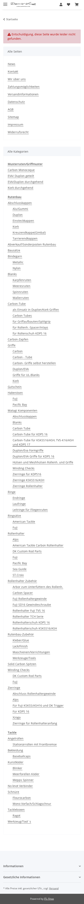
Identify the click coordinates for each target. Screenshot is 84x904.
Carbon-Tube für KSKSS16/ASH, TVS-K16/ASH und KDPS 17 (43, 442)
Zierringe (14, 688)
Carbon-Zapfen (18, 339)
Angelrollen (15, 738)
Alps (16, 539)
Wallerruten (21, 298)
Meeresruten (21, 286)
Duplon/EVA (21, 369)
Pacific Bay (20, 404)
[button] (61, 4)
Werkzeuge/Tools (24, 658)
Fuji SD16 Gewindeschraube (32, 605)
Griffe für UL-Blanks (26, 375)
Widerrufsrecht (18, 132)
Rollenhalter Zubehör (22, 581)
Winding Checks (23, 468)
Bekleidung (15, 750)
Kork (16, 227)
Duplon (18, 215)
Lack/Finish (20, 646)
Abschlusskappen (20, 203)
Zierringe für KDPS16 (27, 474)
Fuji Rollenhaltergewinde (30, 599)
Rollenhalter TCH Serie (28, 616)
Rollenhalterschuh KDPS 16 (31, 622)
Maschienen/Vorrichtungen (31, 652)
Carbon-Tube (17, 304)
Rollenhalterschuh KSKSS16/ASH (35, 628)
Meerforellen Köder (26, 774)
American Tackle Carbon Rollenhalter (38, 545)
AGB (10, 109)
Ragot (16, 815)
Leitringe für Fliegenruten (30, 510)
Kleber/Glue (21, 640)
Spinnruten (20, 292)
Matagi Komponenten (22, 410)
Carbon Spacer (23, 593)
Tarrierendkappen (25, 238)
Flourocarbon (22, 798)
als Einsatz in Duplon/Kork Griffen (36, 310)
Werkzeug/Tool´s (19, 821)
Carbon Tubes (22, 315)
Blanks (12, 274)
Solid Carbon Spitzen (22, 664)
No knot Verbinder (20, 786)
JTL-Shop (49, 899)
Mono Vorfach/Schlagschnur (32, 804)
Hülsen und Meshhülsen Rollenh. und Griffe (43, 462)
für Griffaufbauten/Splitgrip (32, 321)
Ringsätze (14, 516)
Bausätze (14, 250)
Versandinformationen (23, 94)
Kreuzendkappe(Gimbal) (29, 232)
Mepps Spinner (23, 780)
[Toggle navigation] (5, 2)
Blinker (17, 768)
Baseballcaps (22, 756)
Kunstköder (15, 762)
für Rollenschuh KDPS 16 (29, 333)
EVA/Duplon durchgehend (25, 182)
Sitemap (13, 117)
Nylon (17, 268)
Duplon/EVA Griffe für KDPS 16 (33, 456)
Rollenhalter (16, 533)
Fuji (15, 399)
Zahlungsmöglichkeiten (24, 87)
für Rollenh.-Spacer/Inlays (30, 327)
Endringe (19, 498)
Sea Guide (20, 569)
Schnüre (13, 792)
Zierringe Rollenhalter (28, 486)
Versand (54, 888)
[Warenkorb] (77, 4)
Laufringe (19, 504)
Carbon (18, 351)
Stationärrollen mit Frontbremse (35, 744)
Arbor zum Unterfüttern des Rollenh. (38, 587)
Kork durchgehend (20, 188)
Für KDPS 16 (21, 711)
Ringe (11, 492)
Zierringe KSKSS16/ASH (28, 480)
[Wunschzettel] (68, 4)
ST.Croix (18, 575)
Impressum (15, 124)
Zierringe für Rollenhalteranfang (35, 723)
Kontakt (13, 71)
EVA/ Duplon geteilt (21, 176)
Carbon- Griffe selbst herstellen (34, 363)
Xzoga (17, 717)
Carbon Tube (21, 428)
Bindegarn (15, 256)
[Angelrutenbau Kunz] (23, 4)
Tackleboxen (16, 810)
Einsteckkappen (23, 221)
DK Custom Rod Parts (27, 551)
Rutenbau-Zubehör (21, 634)
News (11, 64)
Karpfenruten (22, 280)
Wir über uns (17, 79)
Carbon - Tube (22, 357)
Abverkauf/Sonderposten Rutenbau (32, 244)
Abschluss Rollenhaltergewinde (34, 694)
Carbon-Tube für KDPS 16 (30, 434)
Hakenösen (15, 393)
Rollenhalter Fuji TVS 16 (29, 610)
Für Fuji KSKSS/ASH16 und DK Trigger (38, 705)
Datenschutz (16, 102)
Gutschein (15, 387)
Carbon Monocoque (21, 170)
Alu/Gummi (20, 209)
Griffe (11, 345)
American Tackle (24, 521)
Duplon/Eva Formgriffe (28, 450)
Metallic (18, 262)
